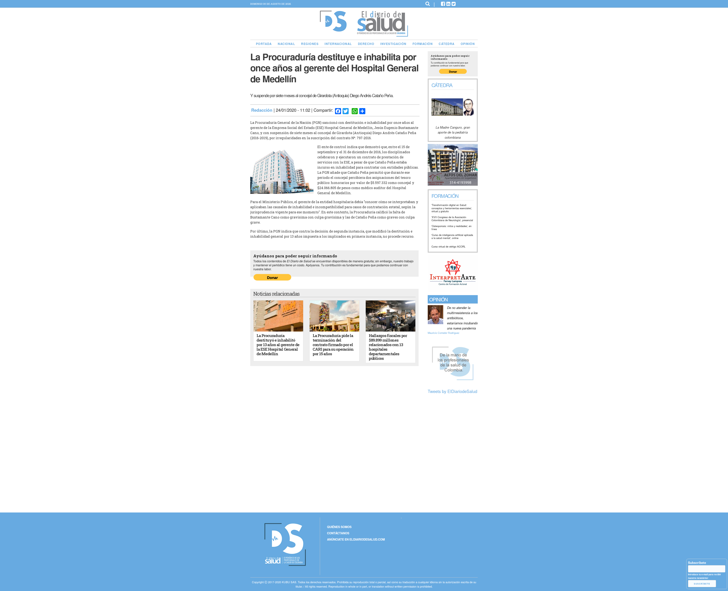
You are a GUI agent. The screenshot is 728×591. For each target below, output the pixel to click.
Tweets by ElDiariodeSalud (452, 391)
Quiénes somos (339, 527)
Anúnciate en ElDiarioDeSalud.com (356, 539)
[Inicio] (364, 35)
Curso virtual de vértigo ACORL (448, 246)
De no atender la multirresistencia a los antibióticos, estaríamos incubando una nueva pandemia (462, 317)
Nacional (286, 44)
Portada (264, 44)
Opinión (468, 44)
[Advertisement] (453, 453)
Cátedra (447, 44)
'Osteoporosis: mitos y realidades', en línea (451, 228)
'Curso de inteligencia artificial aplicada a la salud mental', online (452, 236)
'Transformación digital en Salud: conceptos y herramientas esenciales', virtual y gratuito (451, 208)
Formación (423, 44)
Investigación (393, 44)
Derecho (366, 44)
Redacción (261, 110)
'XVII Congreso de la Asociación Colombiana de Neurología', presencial (452, 219)
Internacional (338, 44)
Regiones (309, 44)
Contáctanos (338, 533)
